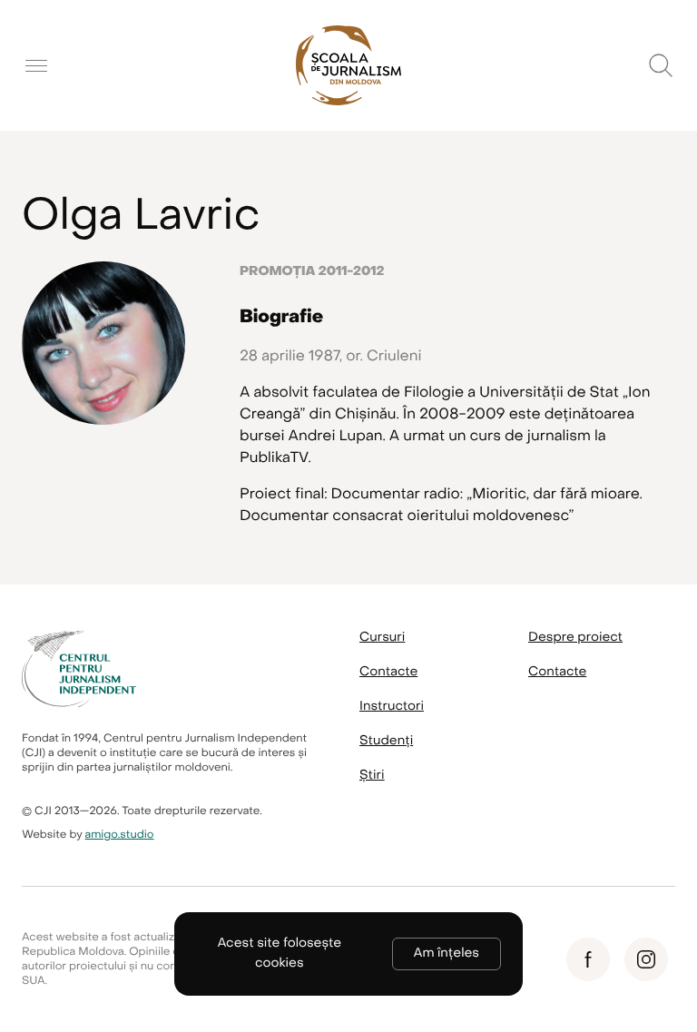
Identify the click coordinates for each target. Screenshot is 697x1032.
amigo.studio (119, 835)
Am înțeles (446, 953)
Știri (372, 775)
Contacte (388, 672)
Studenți (386, 741)
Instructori (391, 706)
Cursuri (382, 637)
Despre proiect (575, 637)
